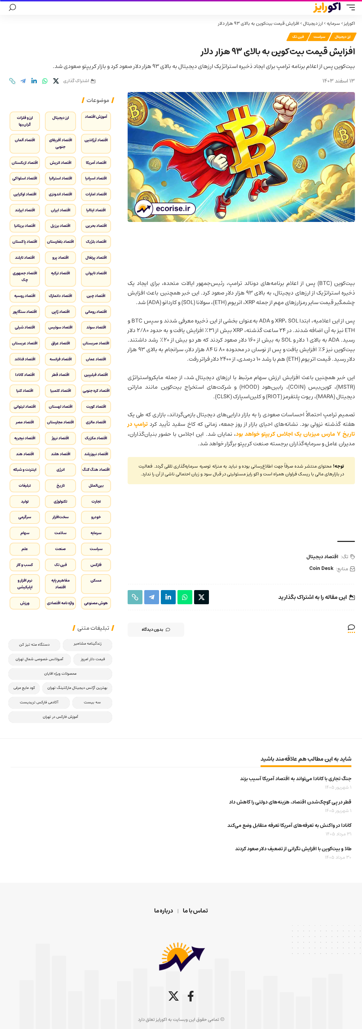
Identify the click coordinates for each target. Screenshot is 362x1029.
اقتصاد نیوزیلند (96, 454)
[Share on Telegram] (23, 81)
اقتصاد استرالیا (60, 178)
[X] (173, 996)
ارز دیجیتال (313, 23)
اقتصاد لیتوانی (25, 406)
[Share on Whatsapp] (45, 81)
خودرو (96, 517)
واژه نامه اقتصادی (60, 603)
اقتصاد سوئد (96, 327)
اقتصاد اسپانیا (96, 178)
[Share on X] (56, 81)
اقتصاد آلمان (25, 140)
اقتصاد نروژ (60, 438)
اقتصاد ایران (60, 210)
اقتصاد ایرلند (25, 210)
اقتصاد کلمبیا (60, 390)
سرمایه (333, 23)
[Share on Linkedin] (34, 81)
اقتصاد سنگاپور (25, 311)
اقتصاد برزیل (60, 225)
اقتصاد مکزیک (96, 438)
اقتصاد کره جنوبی (96, 390)
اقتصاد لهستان (60, 406)
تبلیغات (25, 485)
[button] (349, 7)
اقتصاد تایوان (96, 273)
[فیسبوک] (190, 996)
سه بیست (92, 702)
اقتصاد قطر (60, 374)
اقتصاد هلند (60, 454)
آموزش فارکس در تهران (60, 717)
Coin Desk (321, 569)
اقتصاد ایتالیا (96, 210)
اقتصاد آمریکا (96, 162)
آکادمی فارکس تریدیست (39, 702)
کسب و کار (25, 564)
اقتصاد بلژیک (96, 241)
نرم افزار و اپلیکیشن (25, 583)
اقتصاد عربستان (24, 343)
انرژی (61, 469)
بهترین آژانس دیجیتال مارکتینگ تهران (77, 688)
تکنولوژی (60, 501)
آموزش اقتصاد (96, 116)
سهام (25, 533)
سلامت (60, 533)
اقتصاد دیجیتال (322, 557)
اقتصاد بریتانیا (24, 225)
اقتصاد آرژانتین (96, 140)
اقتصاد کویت (96, 406)
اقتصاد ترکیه (60, 273)
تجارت (96, 501)
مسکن (95, 580)
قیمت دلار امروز (93, 659)
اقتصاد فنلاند (24, 359)
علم (25, 548)
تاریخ (61, 485)
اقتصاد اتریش (60, 162)
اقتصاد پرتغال (96, 257)
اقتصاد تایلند (25, 257)
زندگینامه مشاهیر (87, 643)
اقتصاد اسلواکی (24, 178)
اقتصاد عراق (60, 343)
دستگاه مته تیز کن (34, 644)
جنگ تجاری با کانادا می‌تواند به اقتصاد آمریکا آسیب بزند (295, 778)
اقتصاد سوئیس (60, 327)
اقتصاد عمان (96, 359)
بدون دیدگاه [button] (152, 629)
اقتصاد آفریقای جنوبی (60, 143)
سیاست (319, 37)
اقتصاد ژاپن (61, 311)
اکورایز (349, 23)
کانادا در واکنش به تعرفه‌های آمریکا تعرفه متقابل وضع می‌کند (289, 825)
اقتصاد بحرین (96, 225)
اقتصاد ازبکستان (25, 162)
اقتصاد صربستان (96, 343)
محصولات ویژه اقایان (60, 673)
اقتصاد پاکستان (24, 241)
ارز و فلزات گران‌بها (25, 121)
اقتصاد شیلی (25, 327)
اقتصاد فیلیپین (96, 374)
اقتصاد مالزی (96, 422)
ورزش (24, 603)
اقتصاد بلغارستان (60, 241)
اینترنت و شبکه (24, 469)
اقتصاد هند (25, 454)
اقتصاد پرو (60, 257)
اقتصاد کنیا (24, 390)
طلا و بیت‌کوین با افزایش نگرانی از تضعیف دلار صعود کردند (293, 849)
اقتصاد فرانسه (60, 359)
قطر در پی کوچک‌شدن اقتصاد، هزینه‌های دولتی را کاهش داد (290, 802)
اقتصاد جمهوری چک (25, 276)
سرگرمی (24, 517)
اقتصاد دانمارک (60, 295)
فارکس (95, 564)
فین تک (298, 37)
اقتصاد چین (96, 295)
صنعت (60, 548)
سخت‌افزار (61, 517)
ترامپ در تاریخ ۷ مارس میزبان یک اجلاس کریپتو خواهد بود (241, 429)
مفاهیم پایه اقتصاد (60, 583)
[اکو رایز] (327, 7)
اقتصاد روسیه (24, 295)
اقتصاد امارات (96, 194)
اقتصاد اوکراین (24, 194)
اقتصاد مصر (25, 422)
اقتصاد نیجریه (24, 438)
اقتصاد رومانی (96, 311)
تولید (25, 501)
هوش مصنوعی (96, 603)
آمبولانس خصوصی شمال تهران (39, 659)
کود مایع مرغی (24, 688)
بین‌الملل (96, 485)
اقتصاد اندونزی (60, 194)
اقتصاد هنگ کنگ (96, 469)
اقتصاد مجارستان (60, 422)
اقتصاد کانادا (25, 374)
